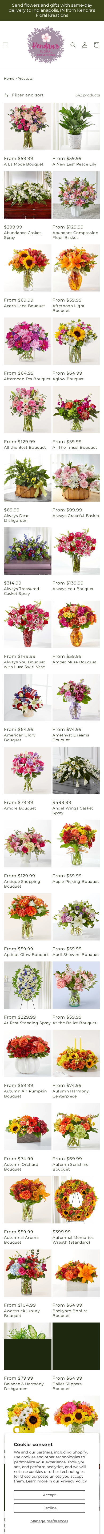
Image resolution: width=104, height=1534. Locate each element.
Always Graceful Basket (76, 515)
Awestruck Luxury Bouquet (22, 1313)
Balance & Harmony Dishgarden (24, 1386)
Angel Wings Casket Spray (73, 810)
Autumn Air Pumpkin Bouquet (25, 1093)
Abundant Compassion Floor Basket (75, 235)
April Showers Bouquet (76, 954)
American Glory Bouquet (19, 737)
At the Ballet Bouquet (75, 1022)
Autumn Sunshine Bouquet (71, 1167)
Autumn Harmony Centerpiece (71, 1093)
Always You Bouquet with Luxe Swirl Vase (24, 664)
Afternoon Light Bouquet (69, 308)
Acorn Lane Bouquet (24, 305)
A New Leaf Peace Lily (75, 164)
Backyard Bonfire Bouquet (70, 1313)
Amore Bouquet (20, 808)
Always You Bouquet (73, 588)
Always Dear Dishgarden (16, 518)
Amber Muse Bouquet (75, 662)
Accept (49, 1495)
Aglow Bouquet (68, 378)
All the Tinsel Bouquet (75, 447)
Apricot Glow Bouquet (26, 954)
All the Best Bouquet (25, 447)
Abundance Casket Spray (22, 235)
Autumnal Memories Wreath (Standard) (73, 1240)
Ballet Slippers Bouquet (67, 1386)
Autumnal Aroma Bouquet (21, 1240)
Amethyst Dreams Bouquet (71, 737)
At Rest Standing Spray (27, 1022)
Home (9, 78)
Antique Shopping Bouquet (22, 884)
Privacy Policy (74, 1481)
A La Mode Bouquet (23, 164)
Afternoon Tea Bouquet (27, 378)
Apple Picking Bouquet (76, 881)
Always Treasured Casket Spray (21, 591)
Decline (49, 1508)
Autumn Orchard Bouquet (21, 1167)
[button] (73, 45)
